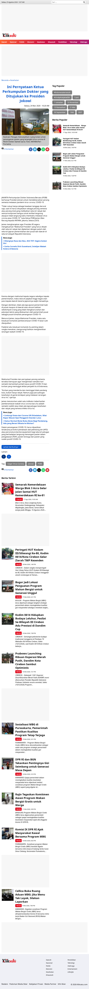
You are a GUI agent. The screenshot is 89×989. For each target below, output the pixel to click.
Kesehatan (41, 42)
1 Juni (76, 97)
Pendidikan (62, 42)
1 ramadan (58, 102)
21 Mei (72, 107)
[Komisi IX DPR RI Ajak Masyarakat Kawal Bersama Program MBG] (8, 833)
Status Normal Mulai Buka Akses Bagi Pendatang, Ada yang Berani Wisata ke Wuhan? (25, 422)
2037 (80, 112)
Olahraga (83, 42)
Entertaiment (72, 969)
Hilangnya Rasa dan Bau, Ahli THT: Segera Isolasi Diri (25, 242)
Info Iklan (62, 984)
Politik (21, 42)
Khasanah (51, 42)
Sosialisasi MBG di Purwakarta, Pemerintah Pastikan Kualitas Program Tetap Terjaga (31, 730)
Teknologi (73, 42)
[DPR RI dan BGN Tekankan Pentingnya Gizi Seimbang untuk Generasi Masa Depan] (8, 763)
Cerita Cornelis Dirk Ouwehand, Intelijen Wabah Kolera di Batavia (24, 247)
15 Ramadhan (59, 107)
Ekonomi (30, 42)
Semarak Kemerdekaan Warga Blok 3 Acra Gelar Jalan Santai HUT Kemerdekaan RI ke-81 (74, 127)
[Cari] (84, 2)
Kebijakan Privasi (36, 984)
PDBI (40, 464)
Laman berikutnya (10, 447)
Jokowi (31, 464)
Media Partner (50, 984)
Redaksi (5, 984)
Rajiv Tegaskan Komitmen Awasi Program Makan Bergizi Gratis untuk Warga (32, 800)
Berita (18, 564)
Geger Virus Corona (15, 464)
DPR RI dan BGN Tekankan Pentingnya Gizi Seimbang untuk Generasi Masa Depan (32, 765)
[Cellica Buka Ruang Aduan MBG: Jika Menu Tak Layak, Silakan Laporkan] (8, 895)
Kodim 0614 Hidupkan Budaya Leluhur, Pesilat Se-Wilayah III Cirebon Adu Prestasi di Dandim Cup (75, 170)
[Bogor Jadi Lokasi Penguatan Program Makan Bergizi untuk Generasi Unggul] (57, 157)
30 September (60, 112)
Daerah (4, 42)
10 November (72, 102)
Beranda (5, 80)
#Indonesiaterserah (62, 92)
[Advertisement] (44, 19)
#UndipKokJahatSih (62, 97)
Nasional (13, 42)
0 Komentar (9, 149)
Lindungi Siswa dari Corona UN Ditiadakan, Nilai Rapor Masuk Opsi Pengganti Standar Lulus (25, 416)
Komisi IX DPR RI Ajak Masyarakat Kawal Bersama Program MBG (30, 833)
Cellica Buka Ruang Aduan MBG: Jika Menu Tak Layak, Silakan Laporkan (30, 896)
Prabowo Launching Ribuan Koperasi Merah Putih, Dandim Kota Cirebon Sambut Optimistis (75, 184)
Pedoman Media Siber (18, 984)
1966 (72, 112)
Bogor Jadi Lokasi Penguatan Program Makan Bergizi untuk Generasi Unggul (74, 156)
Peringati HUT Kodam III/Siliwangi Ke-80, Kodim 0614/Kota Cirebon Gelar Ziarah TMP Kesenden (74, 142)
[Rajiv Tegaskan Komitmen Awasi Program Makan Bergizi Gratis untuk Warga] (8, 798)
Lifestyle (71, 972)
